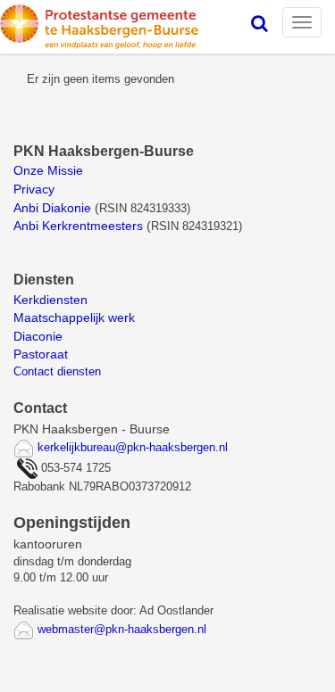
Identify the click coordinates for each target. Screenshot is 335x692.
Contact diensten (57, 371)
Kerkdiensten (52, 299)
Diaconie (38, 336)
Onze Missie (50, 170)
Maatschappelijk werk (74, 317)
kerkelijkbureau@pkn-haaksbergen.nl (133, 447)
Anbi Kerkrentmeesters (78, 225)
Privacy (33, 189)
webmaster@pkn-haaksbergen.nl (122, 629)
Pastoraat (40, 354)
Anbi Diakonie (52, 208)
